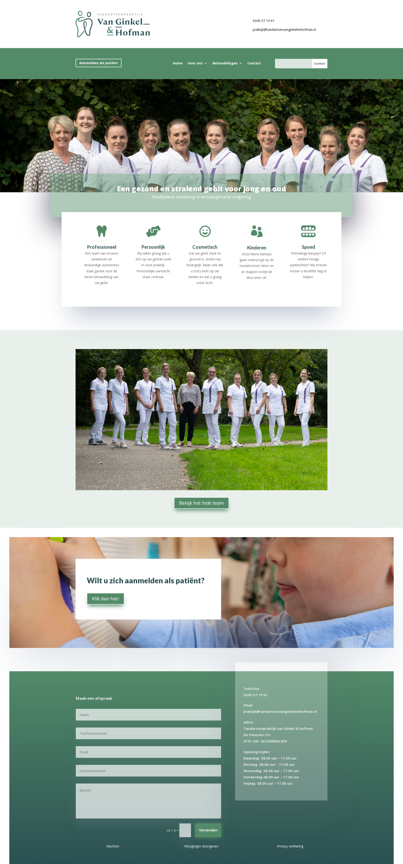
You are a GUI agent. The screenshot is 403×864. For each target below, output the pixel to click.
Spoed (308, 247)
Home (178, 63)
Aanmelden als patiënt (98, 63)
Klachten (112, 846)
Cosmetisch (204, 247)
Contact (254, 63)
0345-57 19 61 (263, 20)
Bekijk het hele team (201, 503)
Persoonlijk (153, 247)
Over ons (195, 63)
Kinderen (256, 247)
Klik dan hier (105, 598)
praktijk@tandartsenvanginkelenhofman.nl (284, 29)
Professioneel (101, 247)
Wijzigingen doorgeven (201, 846)
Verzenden (208, 830)
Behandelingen (225, 63)
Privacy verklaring (290, 846)
